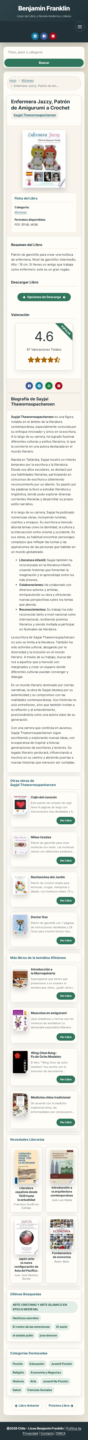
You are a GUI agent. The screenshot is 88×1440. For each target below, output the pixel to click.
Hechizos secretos (26, 1318)
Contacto (47, 1433)
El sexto (61, 1326)
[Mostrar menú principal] (80, 27)
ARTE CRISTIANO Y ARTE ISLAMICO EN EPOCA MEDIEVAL (40, 1307)
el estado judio (23, 1335)
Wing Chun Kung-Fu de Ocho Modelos (46, 1055)
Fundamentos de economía (61, 1255)
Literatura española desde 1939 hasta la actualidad (26, 1193)
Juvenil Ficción (61, 1363)
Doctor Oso (39, 917)
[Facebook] (44, 36)
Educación (36, 1363)
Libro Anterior (29, 1405)
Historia (18, 1381)
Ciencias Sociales (39, 1390)
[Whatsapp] (49, 385)
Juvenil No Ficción (55, 1381)
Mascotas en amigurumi (49, 1013)
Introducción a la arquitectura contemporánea (62, 1191)
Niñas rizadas (41, 837)
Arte (33, 1381)
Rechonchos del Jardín (48, 877)
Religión (18, 1372)
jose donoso (48, 1335)
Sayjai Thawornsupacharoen (35, 115)
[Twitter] (35, 36)
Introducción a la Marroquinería (43, 971)
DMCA (60, 1433)
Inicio (12, 80)
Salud (17, 1390)
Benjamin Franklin (44, 8)
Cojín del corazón (44, 797)
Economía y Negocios (46, 1372)
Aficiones (27, 80)
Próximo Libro (59, 1405)
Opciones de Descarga (44, 297)
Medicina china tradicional (50, 1097)
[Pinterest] (53, 36)
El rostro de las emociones (31, 1326)
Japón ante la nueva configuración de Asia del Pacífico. (26, 1264)
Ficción (18, 1363)
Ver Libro (66, 820)
